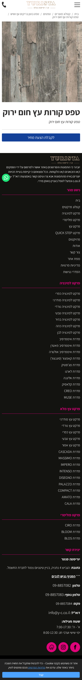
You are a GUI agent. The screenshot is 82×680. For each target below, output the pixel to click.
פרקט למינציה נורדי (67, 306)
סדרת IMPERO (70, 464)
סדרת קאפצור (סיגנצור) (65, 358)
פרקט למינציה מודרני (66, 300)
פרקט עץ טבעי (71, 438)
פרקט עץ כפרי (71, 432)
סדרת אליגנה (72, 378)
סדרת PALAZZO (69, 484)
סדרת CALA (72, 503)
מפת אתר (74, 258)
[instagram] (63, 647)
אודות (76, 245)
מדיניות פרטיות (70, 265)
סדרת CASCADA (69, 451)
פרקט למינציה (71, 213)
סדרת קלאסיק (71, 384)
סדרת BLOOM (70, 531)
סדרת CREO (72, 391)
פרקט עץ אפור (71, 445)
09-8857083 (54, 594)
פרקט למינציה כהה (68, 326)
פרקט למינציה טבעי (67, 313)
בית (78, 200)
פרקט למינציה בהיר (67, 319)
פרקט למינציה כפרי (67, 293)
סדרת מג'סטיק (70, 365)
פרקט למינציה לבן (68, 332)
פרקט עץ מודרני (70, 419)
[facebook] (75, 647)
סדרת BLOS (72, 538)
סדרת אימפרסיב (69, 339)
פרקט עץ (74, 226)
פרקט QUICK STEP (67, 233)
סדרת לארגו (72, 371)
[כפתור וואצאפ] (6, 178)
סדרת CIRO (72, 525)
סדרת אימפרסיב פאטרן (65, 345)
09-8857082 (62, 585)
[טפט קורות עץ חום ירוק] (42, 62)
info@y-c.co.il (59, 612)
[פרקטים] (41, 5)
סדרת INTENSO (69, 471)
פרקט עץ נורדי (71, 425)
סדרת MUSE (72, 397)
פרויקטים (74, 239)
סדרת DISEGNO (69, 477)
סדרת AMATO (71, 497)
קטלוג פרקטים (71, 207)
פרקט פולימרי (71, 220)
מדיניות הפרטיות (36, 667)
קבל (41, 675)
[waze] (51, 647)
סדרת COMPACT (69, 490)
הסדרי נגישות (71, 272)
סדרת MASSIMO (69, 458)
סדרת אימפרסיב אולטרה (64, 352)
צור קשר (75, 252)
